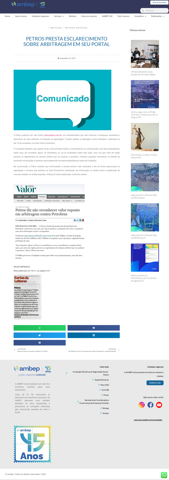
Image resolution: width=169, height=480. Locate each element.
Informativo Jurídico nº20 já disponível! (144, 156)
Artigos (70, 28)
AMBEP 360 (107, 16)
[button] (40, 328)
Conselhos (139, 16)
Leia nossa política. (148, 420)
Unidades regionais (40, 16)
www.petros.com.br (52, 135)
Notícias (72, 16)
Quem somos (21, 16)
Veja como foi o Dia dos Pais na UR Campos (144, 196)
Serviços (58, 16)
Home (7, 16)
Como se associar (89, 16)
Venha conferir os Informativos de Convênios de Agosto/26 (143, 278)
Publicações (156, 16)
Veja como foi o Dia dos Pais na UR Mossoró (144, 236)
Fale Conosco (123, 16)
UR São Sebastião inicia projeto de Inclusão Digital (143, 73)
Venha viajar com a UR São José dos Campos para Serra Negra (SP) (144, 115)
